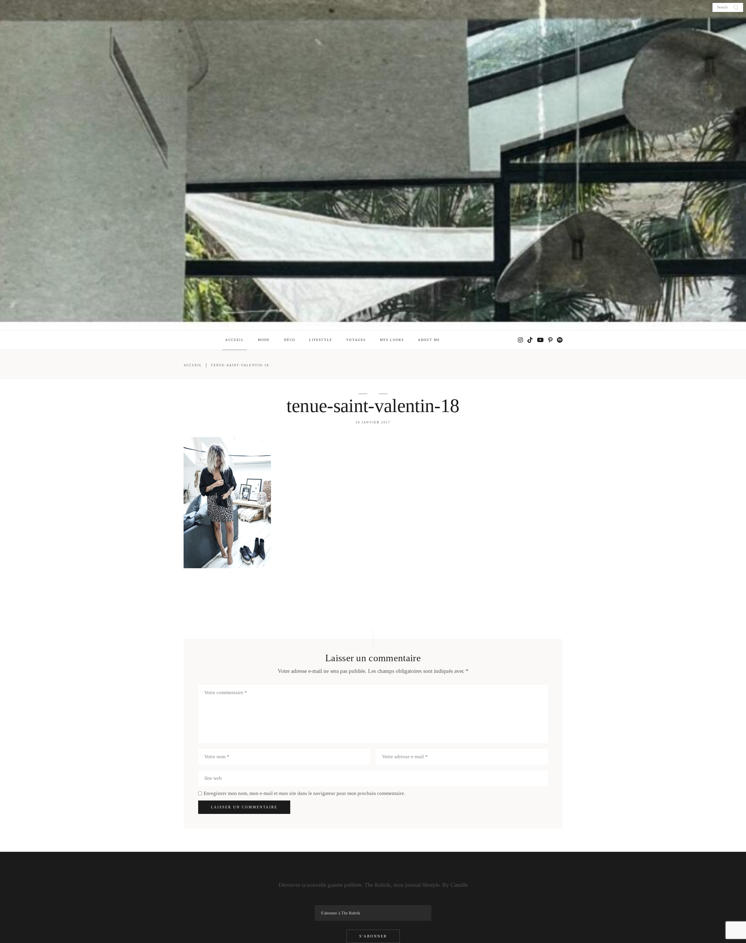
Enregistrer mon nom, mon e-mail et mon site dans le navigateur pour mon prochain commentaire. (304, 793)
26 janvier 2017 (373, 422)
